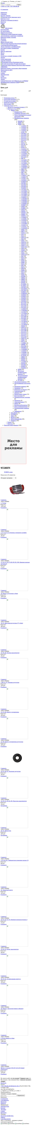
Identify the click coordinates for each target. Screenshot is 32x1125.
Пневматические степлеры (22, 397)
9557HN (23, 287)
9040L (23, 262)
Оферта (3, 1117)
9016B (23, 366)
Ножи (2, 54)
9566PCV (24, 216)
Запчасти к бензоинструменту (9, 20)
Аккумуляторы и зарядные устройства (12, 36)
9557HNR (24, 288)
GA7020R (24, 163)
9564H (23, 250)
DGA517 (23, 335)
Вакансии (3, 1102)
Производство (5, 74)
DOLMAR (14, 413)
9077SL (23, 144)
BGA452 (23, 304)
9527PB (23, 183)
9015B (23, 363)
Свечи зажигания (6, 59)
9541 (22, 234)
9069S (23, 171)
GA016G (23, 127)
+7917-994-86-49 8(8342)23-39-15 (10, 1086)
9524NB (23, 188)
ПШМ (19, 369)
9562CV (23, 245)
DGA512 (23, 138)
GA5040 (23, 361)
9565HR (23, 347)
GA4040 (23, 217)
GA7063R (24, 324)
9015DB (23, 364)
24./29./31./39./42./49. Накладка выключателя (14, 801)
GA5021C (24, 180)
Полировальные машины (21, 408)
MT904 (23, 281)
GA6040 (23, 350)
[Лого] (3, 3)
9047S (23, 267)
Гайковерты (17, 411)
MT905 (23, 282)
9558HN (23, 292)
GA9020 (23, 164)
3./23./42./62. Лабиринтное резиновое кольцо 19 (14, 860)
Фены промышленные (20, 406)
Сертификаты (5, 1100)
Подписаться (20, 1095)
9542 (22, 236)
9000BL (23, 344)
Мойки (16, 403)
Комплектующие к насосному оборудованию (14, 68)
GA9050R (24, 310)
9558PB (23, 208)
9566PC (23, 214)
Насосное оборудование (23, 65)
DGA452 (23, 307)
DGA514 (23, 333)
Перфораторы (18, 112)
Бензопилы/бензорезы (20, 405)
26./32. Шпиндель (6, 830)
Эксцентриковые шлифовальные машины (23, 377)
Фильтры (3, 84)
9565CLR (24, 254)
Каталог (3, 1108)
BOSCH (13, 417)
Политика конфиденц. (7, 1115)
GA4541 (23, 225)
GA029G (23, 129)
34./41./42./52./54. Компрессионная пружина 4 (14, 919)
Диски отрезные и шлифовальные (10, 46)
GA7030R (24, 191)
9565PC (23, 211)
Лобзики (16, 392)
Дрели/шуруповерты (20, 382)
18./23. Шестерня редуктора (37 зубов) (12, 623)
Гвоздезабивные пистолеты (22, 383)
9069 (22, 169)
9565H (23, 326)
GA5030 (23, 152)
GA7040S (24, 195)
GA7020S (24, 160)
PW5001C (24, 133)
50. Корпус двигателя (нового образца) (12, 1008)
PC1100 (20, 380)
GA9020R (24, 166)
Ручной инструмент (20, 63)
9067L (23, 231)
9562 (22, 239)
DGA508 (23, 330)
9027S (23, 257)
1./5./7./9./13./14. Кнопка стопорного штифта (14, 532)
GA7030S (24, 192)
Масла (2, 53)
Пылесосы (17, 400)
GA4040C (24, 219)
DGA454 (23, 157)
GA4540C (24, 222)
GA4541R (24, 228)
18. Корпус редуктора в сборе (9, 593)
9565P (23, 209)
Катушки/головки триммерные (10, 48)
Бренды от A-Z (5, 18)
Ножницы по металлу (20, 389)
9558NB (23, 295)
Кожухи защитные (6, 51)
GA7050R (24, 313)
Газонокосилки (18, 391)
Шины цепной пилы (7, 42)
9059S (23, 274)
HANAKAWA (5, 29)
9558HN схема (8, 472)
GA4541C (24, 226)
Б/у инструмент (5, 31)
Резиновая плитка (17, 62)
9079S (23, 147)
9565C (23, 253)
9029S (23, 261)
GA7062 (23, 323)
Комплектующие (17, 34)
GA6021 (23, 177)
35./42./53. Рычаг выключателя (9, 949)
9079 (22, 146)
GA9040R (24, 202)
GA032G (23, 130)
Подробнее (4, 805)
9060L (23, 229)
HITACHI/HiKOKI (16, 419)
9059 (22, 273)
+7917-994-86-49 (10, 6)
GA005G (23, 126)
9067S (23, 174)
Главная (3, 81)
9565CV (23, 233)
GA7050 (23, 312)
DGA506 (23, 329)
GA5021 (23, 178)
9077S (23, 143)
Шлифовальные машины (8, 82)
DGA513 (23, 332)
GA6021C (24, 175)
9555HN (23, 299)
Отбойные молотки (20, 113)
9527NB (23, 184)
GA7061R (24, 321)
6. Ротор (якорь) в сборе (7, 1038)
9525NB (23, 186)
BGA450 (23, 302)
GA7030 (23, 189)
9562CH (23, 242)
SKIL (12, 416)
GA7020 (23, 161)
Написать (3, 1083)
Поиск (19, 4)
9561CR (23, 237)
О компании (4, 1098)
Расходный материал (20, 43)
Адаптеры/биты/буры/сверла (9, 45)
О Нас (2, 76)
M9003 (23, 279)
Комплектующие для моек (8, 37)
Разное (3, 23)
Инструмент (8, 28)
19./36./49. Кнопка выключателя (10, 653)
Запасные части (16, 17)
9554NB (23, 298)
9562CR (23, 243)
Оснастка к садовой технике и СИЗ (11, 56)
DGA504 (23, 346)
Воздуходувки (18, 395)
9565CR (23, 327)
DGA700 (23, 315)
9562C (23, 240)
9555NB (23, 301)
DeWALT (13, 420)
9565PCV (24, 212)
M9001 (23, 357)
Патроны (3, 39)
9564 (22, 248)
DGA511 (23, 136)
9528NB (23, 181)
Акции (3, 79)
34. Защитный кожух (7, 890)
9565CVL (24, 338)
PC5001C (24, 285)
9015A (23, 341)
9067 (22, 172)
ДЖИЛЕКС (4, 67)
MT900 (23, 276)
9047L (23, 264)
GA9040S (24, 203)
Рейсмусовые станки (20, 394)
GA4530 (23, 149)
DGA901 (23, 318)
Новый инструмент (6, 32)
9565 (22, 251)
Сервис (3, 73)
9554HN (23, 296)
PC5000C (24, 284)
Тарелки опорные (6, 60)
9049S (23, 270)
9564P (23, 206)
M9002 (23, 278)
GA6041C (24, 354)
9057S (23, 271)
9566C (23, 340)
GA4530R (24, 150)
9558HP (23, 205)
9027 (22, 256)
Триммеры (17, 388)
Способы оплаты (6, 1119)
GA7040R (24, 194)
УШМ (17, 82)
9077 (22, 141)
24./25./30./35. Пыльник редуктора (11, 771)
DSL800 (20, 121)
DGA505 (23, 135)
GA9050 (23, 309)
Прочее (3, 57)
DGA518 (23, 337)
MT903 (23, 358)
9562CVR (24, 247)
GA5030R (24, 153)
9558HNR (24, 293)
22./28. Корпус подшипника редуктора (12, 741)
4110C (23, 132)
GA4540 (23, 220)
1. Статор (3, 503)
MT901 (23, 360)
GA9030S (24, 200)
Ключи (3, 50)
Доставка (3, 71)
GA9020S (24, 167)
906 (22, 158)
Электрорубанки (19, 402)
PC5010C (24, 355)
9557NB (23, 290)
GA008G (23, 343)
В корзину (4, 507)
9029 (22, 259)
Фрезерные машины (20, 386)
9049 (22, 268)
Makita (26, 81)
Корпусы (3, 22)
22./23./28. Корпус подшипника (10, 712)
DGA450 (23, 306)
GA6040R (24, 349)
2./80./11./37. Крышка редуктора (10, 682)
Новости (3, 1103)
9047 (22, 265)
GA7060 (23, 319)
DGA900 (23, 316)
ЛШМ (19, 122)
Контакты (3, 77)
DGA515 (23, 139)
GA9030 (23, 197)
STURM (13, 414)
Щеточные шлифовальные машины (22, 372)
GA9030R (24, 198)
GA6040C (24, 352)
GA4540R (24, 223)
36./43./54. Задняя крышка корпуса (11, 979)
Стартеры (3, 40)
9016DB (23, 368)
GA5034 (23, 155)
